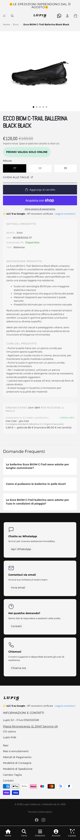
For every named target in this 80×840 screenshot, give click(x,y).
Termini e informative (40, 811)
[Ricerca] (12, 16)
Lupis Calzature (31, 804)
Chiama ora (18, 668)
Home (6, 24)
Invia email (18, 587)
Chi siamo (9, 731)
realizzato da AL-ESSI (54, 804)
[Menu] (4, 16)
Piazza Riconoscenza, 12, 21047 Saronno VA (30, 726)
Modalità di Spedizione (17, 769)
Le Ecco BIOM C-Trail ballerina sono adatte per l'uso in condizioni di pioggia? (37, 501)
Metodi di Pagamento (17, 757)
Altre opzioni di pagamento (40, 209)
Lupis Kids (9, 737)
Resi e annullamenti (16, 751)
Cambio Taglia (12, 774)
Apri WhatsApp (21, 549)
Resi (5, 745)
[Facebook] (36, 820)
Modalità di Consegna (17, 763)
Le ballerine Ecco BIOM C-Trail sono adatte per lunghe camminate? (37, 466)
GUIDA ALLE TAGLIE (16, 177)
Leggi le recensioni (65, 213)
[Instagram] (43, 820)
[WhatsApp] (59, 16)
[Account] (67, 16)
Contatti (16, 626)
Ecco (16, 24)
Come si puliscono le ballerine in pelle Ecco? (36, 484)
